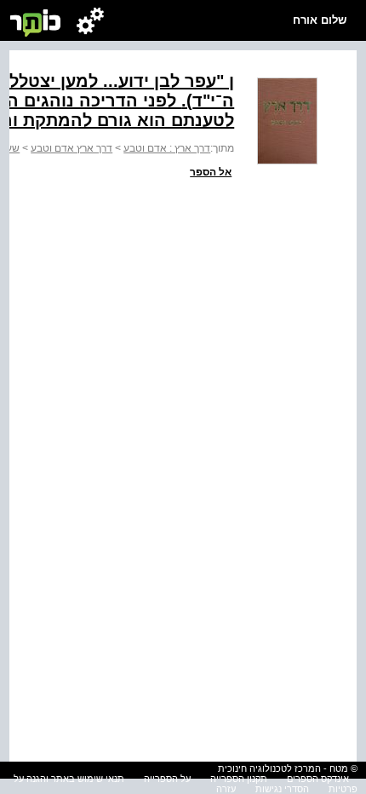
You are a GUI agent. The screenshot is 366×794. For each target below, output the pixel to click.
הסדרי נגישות (282, 789)
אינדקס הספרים (318, 779)
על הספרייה (167, 779)
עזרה (226, 789)
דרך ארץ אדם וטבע (71, 148)
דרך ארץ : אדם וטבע (166, 148)
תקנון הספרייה (238, 779)
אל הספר (211, 172)
